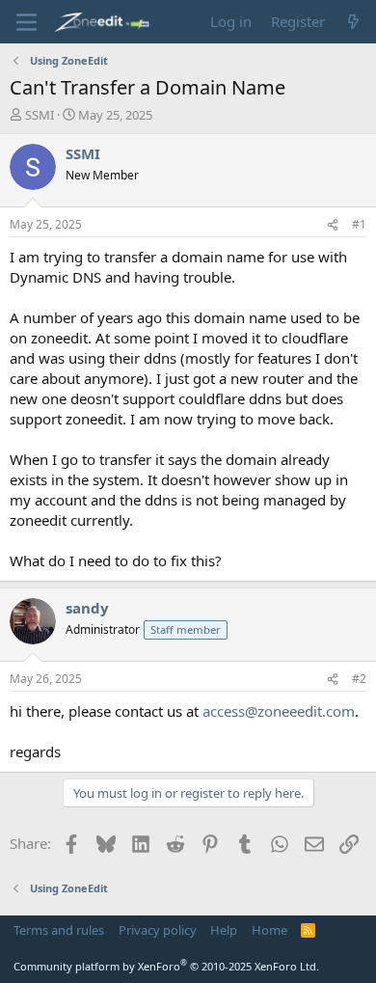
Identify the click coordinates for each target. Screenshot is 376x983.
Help (223, 930)
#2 (359, 678)
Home (269, 930)
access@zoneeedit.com (278, 711)
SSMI (39, 114)
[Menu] (26, 22)
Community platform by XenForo (166, 966)
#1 (359, 224)
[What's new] (353, 22)
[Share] (332, 225)
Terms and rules (58, 930)
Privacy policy (158, 930)
